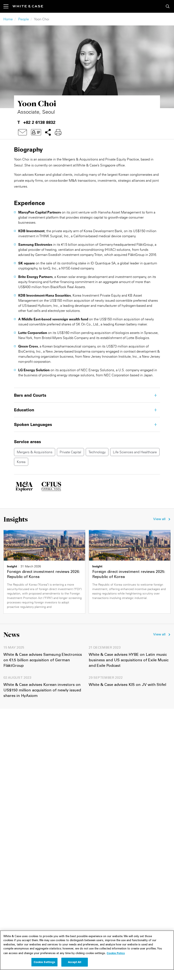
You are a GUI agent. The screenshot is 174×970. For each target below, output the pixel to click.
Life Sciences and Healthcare (135, 452)
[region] (87, 950)
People (23, 19)
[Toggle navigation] (8, 6)
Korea (21, 462)
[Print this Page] (58, 132)
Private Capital (70, 452)
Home (8, 19)
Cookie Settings (44, 962)
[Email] (22, 132)
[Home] (28, 6)
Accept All (74, 962)
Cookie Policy (116, 953)
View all (159, 519)
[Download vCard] (36, 132)
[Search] (167, 6)
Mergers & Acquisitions (34, 452)
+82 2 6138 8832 (39, 122)
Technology (97, 452)
